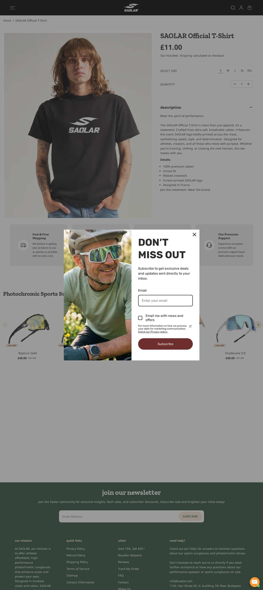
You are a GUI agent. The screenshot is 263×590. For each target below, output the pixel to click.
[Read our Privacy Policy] (190, 326)
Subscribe (165, 344)
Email (142, 290)
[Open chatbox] (255, 582)
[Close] (194, 235)
